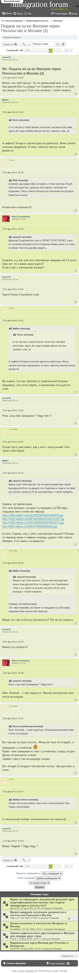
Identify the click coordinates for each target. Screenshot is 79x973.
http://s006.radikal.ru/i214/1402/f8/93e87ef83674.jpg (32, 515)
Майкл (5, 100)
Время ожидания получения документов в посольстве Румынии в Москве (38, 914)
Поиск (57, 44)
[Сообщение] (3, 78)
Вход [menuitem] (74, 13)
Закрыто (8, 44)
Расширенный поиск (63, 44)
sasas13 (6, 57)
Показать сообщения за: (29, 873)
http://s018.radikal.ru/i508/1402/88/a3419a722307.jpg (33, 518)
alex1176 (14, 908)
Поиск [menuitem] (20, 13)
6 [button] (59, 51)
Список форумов (13, 20)
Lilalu (12, 918)
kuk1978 (14, 948)
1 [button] (37, 51)
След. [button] (71, 51)
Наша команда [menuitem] (57, 963)
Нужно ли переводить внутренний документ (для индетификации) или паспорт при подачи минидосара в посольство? (42, 902)
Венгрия (57, 20)
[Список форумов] (39, 8)
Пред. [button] (33, 51)
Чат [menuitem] (29, 13)
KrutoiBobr (15, 929)
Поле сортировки (27, 878)
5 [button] (55, 51)
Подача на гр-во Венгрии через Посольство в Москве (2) (30, 28)
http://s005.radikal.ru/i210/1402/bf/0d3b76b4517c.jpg (33, 522)
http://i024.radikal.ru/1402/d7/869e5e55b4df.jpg (29, 526)
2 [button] (42, 51)
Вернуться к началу (76, 94)
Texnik (13, 939)
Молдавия (59, 929)
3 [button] (46, 51)
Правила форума (12, 37)
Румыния (57, 908)
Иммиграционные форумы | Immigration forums (38, 20)
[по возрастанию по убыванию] (39, 883)
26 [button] (66, 51)
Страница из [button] (27, 51)
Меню (9, 13)
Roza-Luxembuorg (21, 216)
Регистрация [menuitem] (60, 13)
